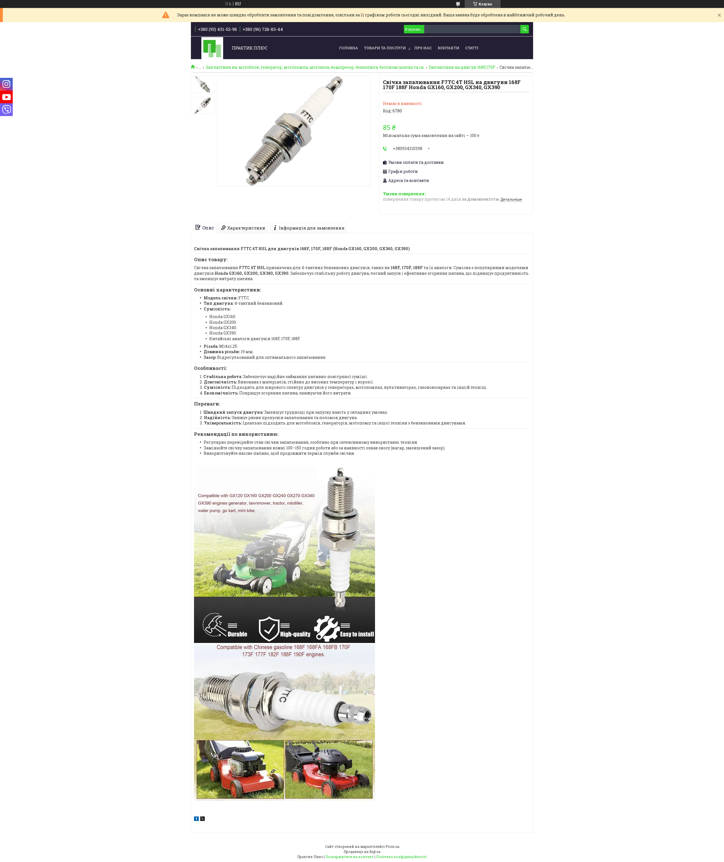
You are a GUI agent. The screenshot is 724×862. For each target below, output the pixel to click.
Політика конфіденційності (401, 856)
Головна (348, 47)
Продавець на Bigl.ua (362, 851)
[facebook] (196, 819)
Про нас (423, 47)
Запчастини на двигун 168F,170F (461, 67)
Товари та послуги (385, 47)
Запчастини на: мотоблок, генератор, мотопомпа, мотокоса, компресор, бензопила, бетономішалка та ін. (315, 67)
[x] (202, 819)
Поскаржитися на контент (350, 856)
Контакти (448, 47)
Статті (471, 47)
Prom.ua (392, 846)
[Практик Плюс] (212, 48)
